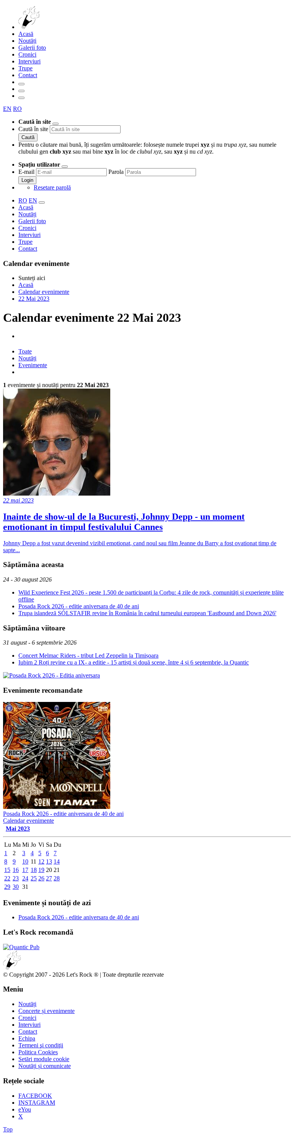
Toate (25, 351)
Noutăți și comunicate (44, 1066)
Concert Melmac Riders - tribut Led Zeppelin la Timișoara (88, 655)
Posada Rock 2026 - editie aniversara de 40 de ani (78, 606)
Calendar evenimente (28, 820)
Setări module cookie (43, 1059)
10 (25, 861)
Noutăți (27, 40)
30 (16, 886)
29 (7, 886)
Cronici (27, 54)
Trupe (25, 68)
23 (16, 878)
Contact (27, 75)
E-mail (26, 172)
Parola (116, 172)
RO (17, 108)
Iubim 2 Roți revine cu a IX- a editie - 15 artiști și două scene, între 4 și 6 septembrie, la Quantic (133, 662)
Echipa (26, 1038)
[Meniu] (21, 98)
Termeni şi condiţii (40, 1045)
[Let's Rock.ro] (54, 27)
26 (41, 878)
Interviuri (29, 61)
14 (57, 861)
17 (25, 870)
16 (16, 870)
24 (25, 878)
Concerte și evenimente (46, 1011)
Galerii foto (32, 47)
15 (7, 870)
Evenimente (32, 365)
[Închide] (55, 124)
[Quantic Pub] (21, 947)
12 (41, 861)
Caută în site (33, 129)
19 (41, 870)
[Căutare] (21, 84)
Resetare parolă (52, 187)
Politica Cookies (38, 1052)
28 (57, 878)
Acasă (25, 34)
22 (7, 878)
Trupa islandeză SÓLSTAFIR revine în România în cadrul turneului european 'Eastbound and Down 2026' (147, 613)
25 (34, 878)
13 (49, 861)
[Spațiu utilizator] (21, 91)
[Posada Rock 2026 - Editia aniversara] (51, 675)
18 (34, 870)
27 (49, 878)
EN (7, 108)
